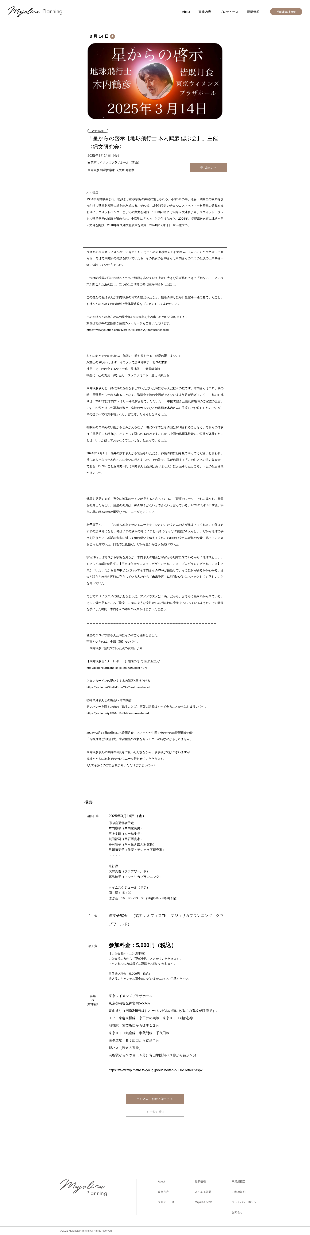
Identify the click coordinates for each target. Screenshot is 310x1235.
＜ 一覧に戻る (155, 1111)
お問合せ (237, 1212)
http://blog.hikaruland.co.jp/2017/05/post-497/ (116, 667)
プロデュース (229, 12)
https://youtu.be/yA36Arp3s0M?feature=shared (117, 713)
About (186, 12)
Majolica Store (286, 11)
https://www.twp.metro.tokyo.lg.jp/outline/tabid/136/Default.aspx (155, 1070)
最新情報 (253, 12)
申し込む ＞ (208, 167)
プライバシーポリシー (245, 1202)
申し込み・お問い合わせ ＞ (155, 1099)
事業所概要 (238, 1181)
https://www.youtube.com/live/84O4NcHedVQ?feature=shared (127, 329)
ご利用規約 (238, 1191)
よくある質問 (203, 1191)
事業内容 (204, 12)
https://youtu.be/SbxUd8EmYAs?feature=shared (118, 687)
